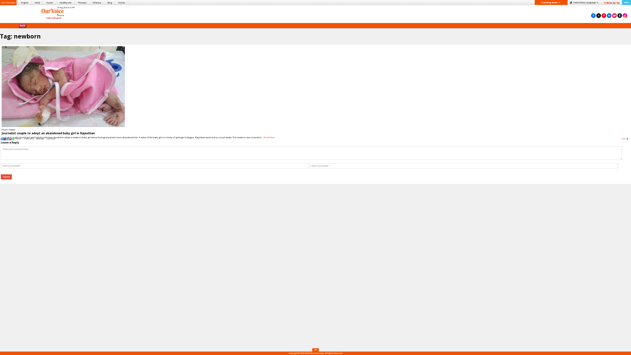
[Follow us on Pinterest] (604, 15)
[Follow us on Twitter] (598, 15)
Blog (110, 2)
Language (584, 2)
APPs (626, 2)
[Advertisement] (315, 13)
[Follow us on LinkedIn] (609, 15)
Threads (82, 2)
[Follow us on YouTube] (614, 15)
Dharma (97, 2)
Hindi (37, 2)
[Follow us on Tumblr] (619, 15)
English (24, 2)
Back (22, 25)
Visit (624, 139)
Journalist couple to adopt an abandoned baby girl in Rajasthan (48, 133)
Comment (51, 139)
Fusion (50, 2)
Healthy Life (65, 2)
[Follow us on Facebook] (593, 15)
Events (121, 2)
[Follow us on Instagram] (625, 15)
